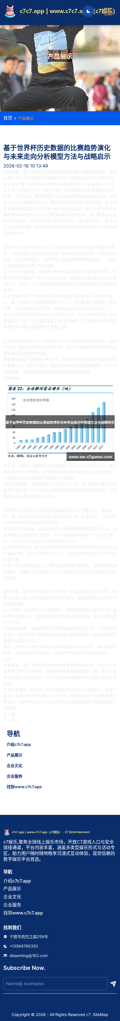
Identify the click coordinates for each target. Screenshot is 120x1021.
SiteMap (100, 1014)
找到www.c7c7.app (24, 786)
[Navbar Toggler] (108, 9)
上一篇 (9, 714)
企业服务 (14, 776)
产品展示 (14, 755)
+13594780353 (23, 946)
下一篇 (9, 720)
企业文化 (14, 765)
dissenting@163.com (28, 955)
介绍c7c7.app (19, 744)
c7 (88, 1014)
